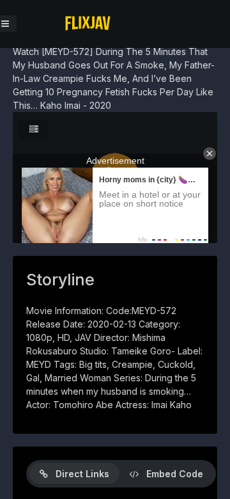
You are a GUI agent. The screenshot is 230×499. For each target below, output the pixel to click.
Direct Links (78, 473)
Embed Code (171, 473)
